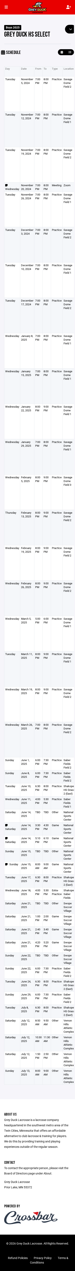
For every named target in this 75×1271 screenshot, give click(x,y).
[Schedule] (70, 52)
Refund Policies (18, 1258)
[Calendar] (62, 52)
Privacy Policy (43, 1258)
